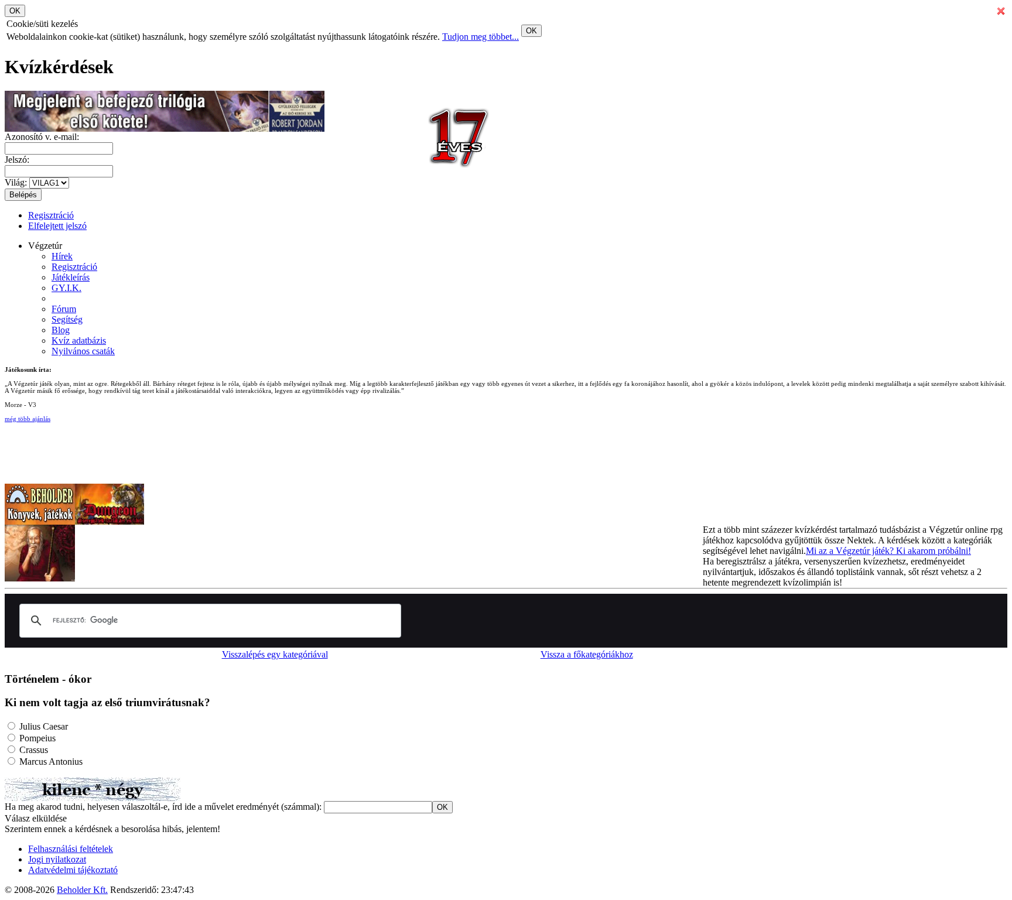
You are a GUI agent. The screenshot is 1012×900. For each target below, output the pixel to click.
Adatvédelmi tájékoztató (73, 870)
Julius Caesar (42, 726)
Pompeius (36, 738)
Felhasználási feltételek (70, 849)
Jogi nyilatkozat (57, 859)
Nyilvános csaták (83, 351)
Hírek (62, 256)
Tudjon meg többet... (480, 37)
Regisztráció (51, 215)
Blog (61, 330)
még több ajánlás (27, 418)
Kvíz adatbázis (79, 340)
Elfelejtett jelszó (57, 226)
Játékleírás (71, 277)
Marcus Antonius (50, 761)
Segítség (67, 319)
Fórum (64, 309)
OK (531, 30)
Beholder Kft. (82, 890)
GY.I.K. (66, 288)
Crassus (32, 750)
